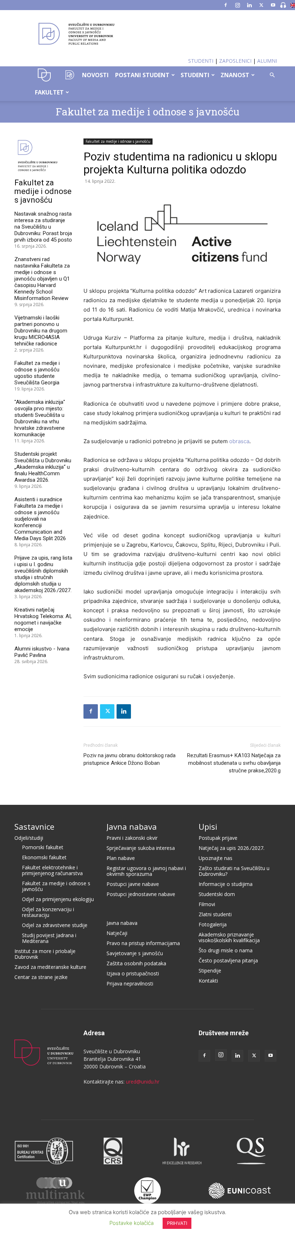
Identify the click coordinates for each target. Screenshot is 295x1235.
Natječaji (116, 933)
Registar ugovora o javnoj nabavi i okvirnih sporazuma (146, 871)
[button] (272, 75)
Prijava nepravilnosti (129, 983)
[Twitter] (261, 5)
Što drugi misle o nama (226, 950)
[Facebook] (225, 5)
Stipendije (210, 970)
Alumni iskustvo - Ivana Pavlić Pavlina (41, 651)
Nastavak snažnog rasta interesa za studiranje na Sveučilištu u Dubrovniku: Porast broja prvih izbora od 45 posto (43, 227)
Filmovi (207, 904)
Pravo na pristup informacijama (143, 943)
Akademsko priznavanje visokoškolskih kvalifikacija (229, 937)
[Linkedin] (249, 5)
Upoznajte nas (215, 858)
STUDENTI (200, 60)
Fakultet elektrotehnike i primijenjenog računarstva (52, 870)
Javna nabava (131, 826)
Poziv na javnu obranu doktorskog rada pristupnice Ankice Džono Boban (129, 759)
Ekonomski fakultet (44, 857)
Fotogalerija (213, 924)
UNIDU (44, 75)
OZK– (68, 75)
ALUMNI (267, 60)
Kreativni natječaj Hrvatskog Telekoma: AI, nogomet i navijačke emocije (43, 619)
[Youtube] (273, 5)
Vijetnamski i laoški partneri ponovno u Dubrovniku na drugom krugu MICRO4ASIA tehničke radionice (40, 330)
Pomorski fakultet (42, 847)
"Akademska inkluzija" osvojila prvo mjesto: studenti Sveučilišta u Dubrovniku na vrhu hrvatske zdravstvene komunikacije (39, 418)
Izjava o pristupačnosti (132, 973)
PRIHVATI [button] (177, 1223)
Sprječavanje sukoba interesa (140, 847)
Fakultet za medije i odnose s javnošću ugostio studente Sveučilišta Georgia (37, 373)
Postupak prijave (218, 837)
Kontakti (208, 980)
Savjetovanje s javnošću (134, 953)
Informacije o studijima (226, 884)
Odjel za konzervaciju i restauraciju (48, 912)
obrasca (239, 441)
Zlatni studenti (215, 914)
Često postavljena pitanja (228, 960)
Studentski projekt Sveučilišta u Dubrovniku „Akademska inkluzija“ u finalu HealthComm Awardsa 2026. (42, 467)
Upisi (208, 826)
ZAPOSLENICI (235, 60)
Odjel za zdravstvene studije (54, 925)
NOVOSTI (95, 75)
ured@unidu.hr (142, 1081)
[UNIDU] (147, 34)
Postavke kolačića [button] (131, 1222)
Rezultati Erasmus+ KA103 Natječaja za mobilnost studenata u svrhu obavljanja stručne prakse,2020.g (234, 763)
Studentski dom (217, 894)
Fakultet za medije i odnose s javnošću (147, 111)
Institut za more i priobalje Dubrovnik (45, 954)
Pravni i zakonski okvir (132, 837)
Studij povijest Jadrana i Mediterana (49, 938)
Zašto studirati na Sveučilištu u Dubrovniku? (234, 871)
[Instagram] (237, 5)
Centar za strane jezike (41, 977)
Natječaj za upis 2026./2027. (231, 847)
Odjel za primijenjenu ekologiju (58, 899)
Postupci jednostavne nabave (140, 894)
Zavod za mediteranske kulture (50, 966)
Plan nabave (120, 858)
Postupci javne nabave (132, 884)
